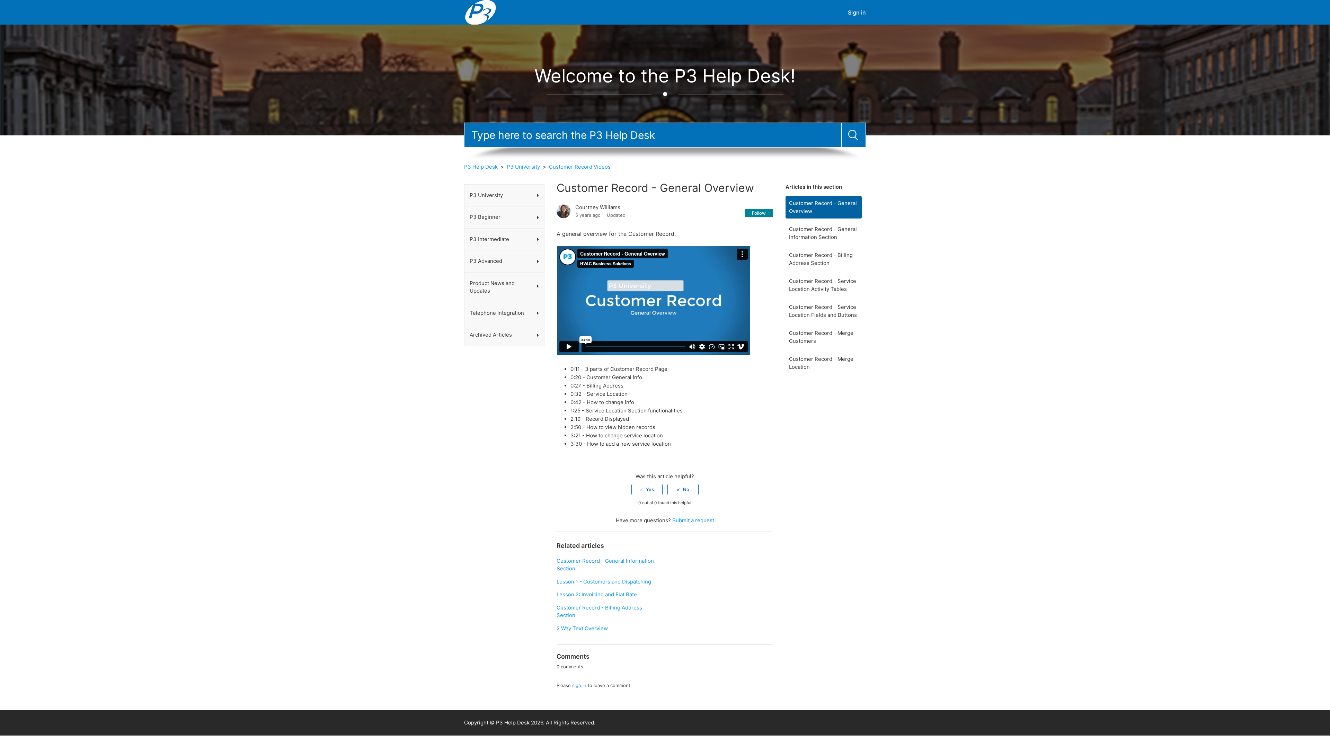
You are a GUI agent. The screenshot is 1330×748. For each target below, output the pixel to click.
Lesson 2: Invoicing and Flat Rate (597, 594)
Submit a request (693, 520)
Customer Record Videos (580, 166)
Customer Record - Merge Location (821, 363)
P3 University (523, 166)
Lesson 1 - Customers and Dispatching (604, 581)
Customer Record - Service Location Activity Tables (822, 285)
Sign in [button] (857, 12)
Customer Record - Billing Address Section (821, 259)
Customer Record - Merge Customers (821, 337)
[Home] (480, 12)
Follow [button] (759, 213)
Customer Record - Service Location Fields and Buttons (823, 311)
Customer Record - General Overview (823, 207)
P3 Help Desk (481, 166)
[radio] (647, 489)
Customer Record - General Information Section (823, 233)
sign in (579, 685)
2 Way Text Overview (582, 628)
